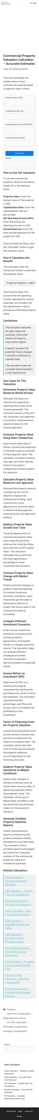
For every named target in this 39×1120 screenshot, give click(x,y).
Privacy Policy (11, 1111)
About (20, 1111)
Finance (11, 1009)
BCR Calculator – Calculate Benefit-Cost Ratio (17, 924)
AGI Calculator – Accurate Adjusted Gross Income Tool (19, 965)
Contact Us (29, 1111)
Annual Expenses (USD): (15, 138)
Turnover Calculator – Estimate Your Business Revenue (18, 992)
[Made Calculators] (6, 3)
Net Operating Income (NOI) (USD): (19, 124)
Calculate (19, 153)
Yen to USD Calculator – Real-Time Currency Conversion (18, 952)
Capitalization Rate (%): (15, 111)
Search (7, 1044)
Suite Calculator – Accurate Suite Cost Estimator (16, 881)
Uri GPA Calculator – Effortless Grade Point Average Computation (16, 1026)
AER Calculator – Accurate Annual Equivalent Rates (14, 938)
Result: (8, 158)
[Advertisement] (19, 33)
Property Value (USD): (14, 98)
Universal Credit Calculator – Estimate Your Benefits (17, 979)
